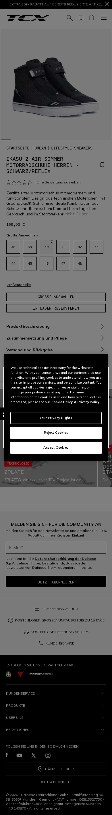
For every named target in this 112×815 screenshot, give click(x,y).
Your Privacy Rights (56, 418)
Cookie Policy (62, 402)
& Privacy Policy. (87, 402)
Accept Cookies (56, 448)
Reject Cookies (56, 433)
